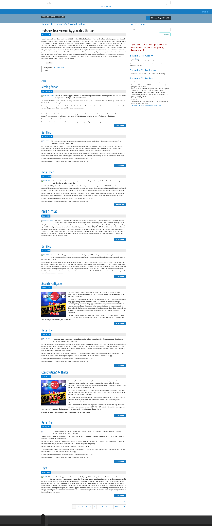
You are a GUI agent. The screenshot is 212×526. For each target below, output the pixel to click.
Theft (44, 468)
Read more (120, 125)
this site (137, 59)
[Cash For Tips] (106, 7)
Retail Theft (47, 172)
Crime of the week (58, 68)
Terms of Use (157, 105)
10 (111, 507)
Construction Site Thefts (54, 372)
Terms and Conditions (137, 105)
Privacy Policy (149, 105)
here (149, 64)
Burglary (46, 132)
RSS (125, 502)
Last (123, 507)
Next (116, 507)
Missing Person (49, 87)
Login (49, 3)
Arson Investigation (52, 283)
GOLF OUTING (49, 211)
